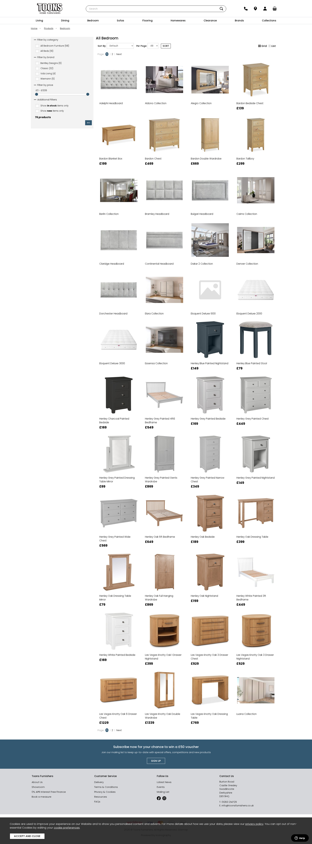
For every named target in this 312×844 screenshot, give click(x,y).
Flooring (147, 20)
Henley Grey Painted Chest (252, 418)
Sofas (120, 20)
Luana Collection (246, 714)
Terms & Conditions (106, 787)
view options (119, 112)
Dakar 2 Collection (202, 263)
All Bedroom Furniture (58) (54, 45)
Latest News (164, 782)
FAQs (97, 801)
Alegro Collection (201, 103)
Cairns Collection (246, 214)
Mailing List (163, 792)
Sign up (156, 761)
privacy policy (254, 824)
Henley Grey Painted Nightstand (255, 477)
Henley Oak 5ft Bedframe (160, 536)
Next (119, 54)
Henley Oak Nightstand (204, 596)
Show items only (54, 105)
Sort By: (102, 46)
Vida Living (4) (48, 73)
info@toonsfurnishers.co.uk (238, 805)
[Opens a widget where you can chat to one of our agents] (300, 838)
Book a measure (41, 796)
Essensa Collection (156, 363)
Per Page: (142, 46)
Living (39, 20)
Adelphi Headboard (111, 103)
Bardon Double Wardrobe (206, 158)
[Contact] (246, 8)
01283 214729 (229, 802)
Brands (239, 20)
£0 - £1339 (41, 90)
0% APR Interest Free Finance (49, 792)
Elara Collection (154, 313)
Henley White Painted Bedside (117, 655)
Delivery (99, 782)
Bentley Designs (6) (51, 63)
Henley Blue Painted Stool (251, 363)
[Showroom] (255, 8)
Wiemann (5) (47, 78)
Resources (100, 796)
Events (161, 787)
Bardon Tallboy (245, 158)
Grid (264, 46)
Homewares (178, 20)
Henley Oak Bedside (203, 536)
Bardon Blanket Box (110, 158)
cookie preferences (67, 828)
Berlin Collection (109, 214)
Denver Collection (247, 263)
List (273, 46)
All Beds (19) (46, 50)
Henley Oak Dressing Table (252, 536)
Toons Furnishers (49, 8)
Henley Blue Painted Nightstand (209, 363)
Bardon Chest (153, 158)
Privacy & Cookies (105, 792)
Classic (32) (46, 68)
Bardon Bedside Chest (249, 103)
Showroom (38, 787)
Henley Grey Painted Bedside (208, 418)
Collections (269, 20)
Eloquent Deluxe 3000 (112, 363)
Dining (65, 20)
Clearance (210, 20)
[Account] (265, 8)
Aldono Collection (155, 103)
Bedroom (93, 20)
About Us (37, 782)
